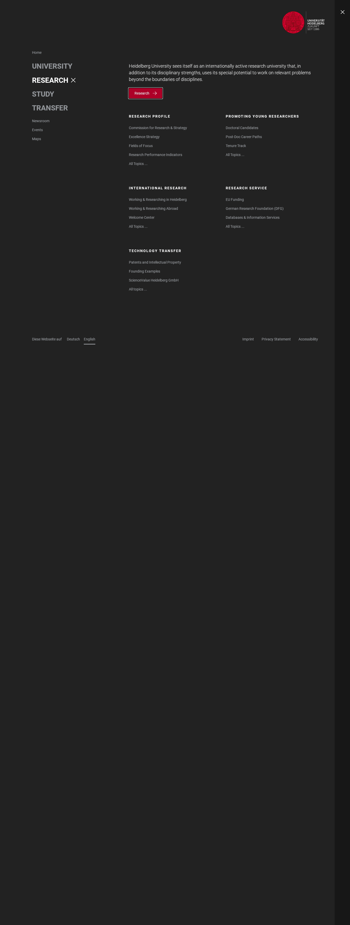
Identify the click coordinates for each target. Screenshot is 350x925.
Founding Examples (144, 271)
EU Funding (235, 200)
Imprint (248, 339)
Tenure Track (236, 146)
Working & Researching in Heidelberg (158, 200)
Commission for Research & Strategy (158, 128)
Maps (36, 139)
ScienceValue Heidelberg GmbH (154, 280)
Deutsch (73, 339)
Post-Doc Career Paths (244, 137)
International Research (158, 188)
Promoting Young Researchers (262, 116)
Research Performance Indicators (155, 155)
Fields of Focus (141, 146)
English (89, 339)
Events (37, 130)
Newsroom (40, 121)
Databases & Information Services (253, 217)
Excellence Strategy (144, 137)
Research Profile (149, 116)
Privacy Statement (276, 339)
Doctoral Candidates (242, 128)
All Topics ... (138, 164)
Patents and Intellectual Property (155, 262)
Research (50, 80)
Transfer (50, 108)
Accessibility (308, 339)
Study (43, 94)
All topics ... (138, 289)
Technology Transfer (155, 251)
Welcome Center (142, 217)
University (52, 66)
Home (37, 52)
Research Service (246, 188)
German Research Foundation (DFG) (255, 208)
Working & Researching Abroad (153, 208)
